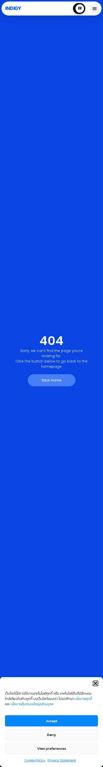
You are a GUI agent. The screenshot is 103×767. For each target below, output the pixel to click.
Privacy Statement (62, 760)
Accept (51, 721)
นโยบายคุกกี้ (83, 698)
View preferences (51, 748)
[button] (95, 683)
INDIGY (13, 8)
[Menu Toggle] (94, 8)
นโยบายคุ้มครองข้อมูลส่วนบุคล (32, 704)
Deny (51, 734)
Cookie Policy (34, 760)
